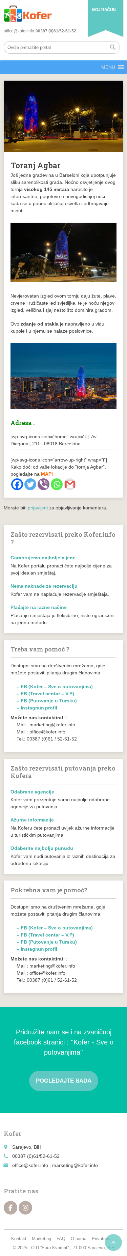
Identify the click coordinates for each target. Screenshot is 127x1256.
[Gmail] (70, 484)
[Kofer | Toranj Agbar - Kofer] (28, 13)
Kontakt (18, 1238)
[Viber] (43, 484)
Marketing (41, 1238)
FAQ (61, 1238)
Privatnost (102, 1238)
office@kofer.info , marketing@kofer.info (55, 1165)
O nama (78, 1238)
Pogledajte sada (63, 1081)
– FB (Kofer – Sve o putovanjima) (55, 686)
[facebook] (10, 1208)
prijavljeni (38, 507)
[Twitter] (30, 484)
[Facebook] (17, 484)
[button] (108, 67)
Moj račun (104, 9)
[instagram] (25, 1208)
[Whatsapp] (57, 484)
